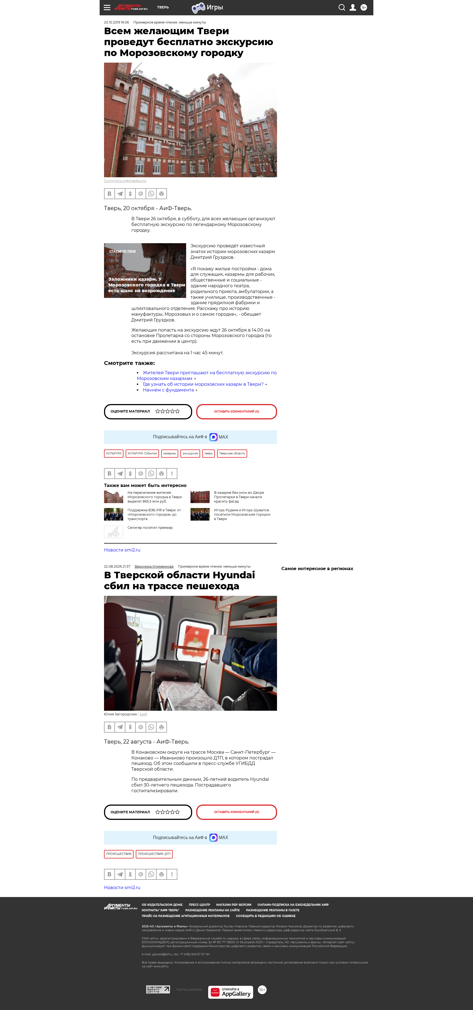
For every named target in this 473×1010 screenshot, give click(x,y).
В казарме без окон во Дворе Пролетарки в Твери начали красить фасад (239, 497)
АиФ (143, 714)
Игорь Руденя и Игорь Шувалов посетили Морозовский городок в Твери (242, 514)
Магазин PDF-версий (233, 905)
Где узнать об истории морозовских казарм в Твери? (203, 384)
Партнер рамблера (189, 989)
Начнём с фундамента (168, 390)
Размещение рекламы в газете (272, 910)
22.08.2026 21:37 (117, 566)
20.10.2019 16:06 (116, 22)
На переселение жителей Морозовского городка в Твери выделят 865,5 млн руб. (155, 497)
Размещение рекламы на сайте (212, 910)
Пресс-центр (199, 905)
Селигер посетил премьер (150, 528)
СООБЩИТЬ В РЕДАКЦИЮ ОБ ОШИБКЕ (266, 916)
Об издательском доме (162, 905)
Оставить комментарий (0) (236, 411)
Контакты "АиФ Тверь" (160, 910)
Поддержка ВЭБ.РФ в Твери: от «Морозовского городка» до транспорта (154, 514)
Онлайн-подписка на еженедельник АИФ (293, 905)
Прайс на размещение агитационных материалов (186, 916)
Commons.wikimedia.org (125, 181)
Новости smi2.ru (122, 550)
